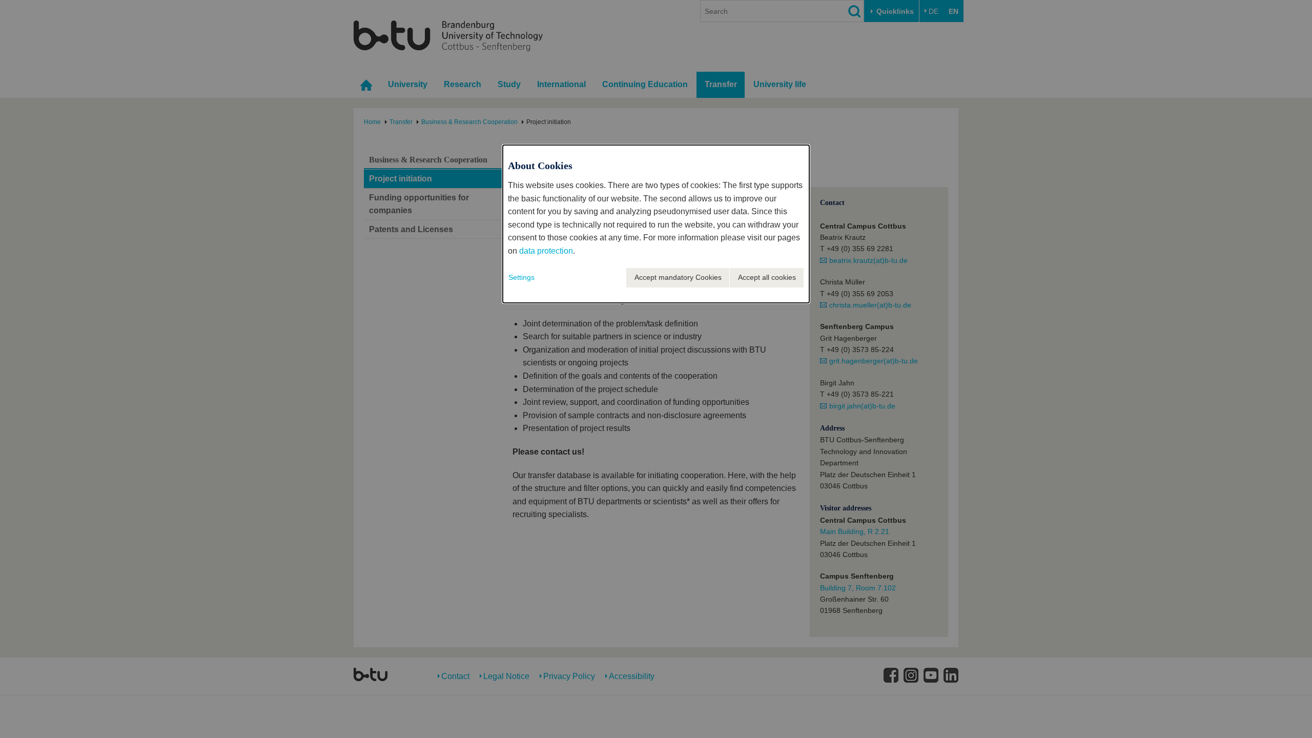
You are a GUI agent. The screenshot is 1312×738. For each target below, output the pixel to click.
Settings (521, 277)
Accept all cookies (767, 277)
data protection (546, 251)
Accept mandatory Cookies (678, 277)
